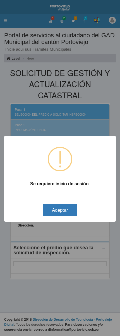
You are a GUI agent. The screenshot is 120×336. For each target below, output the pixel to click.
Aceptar (60, 209)
